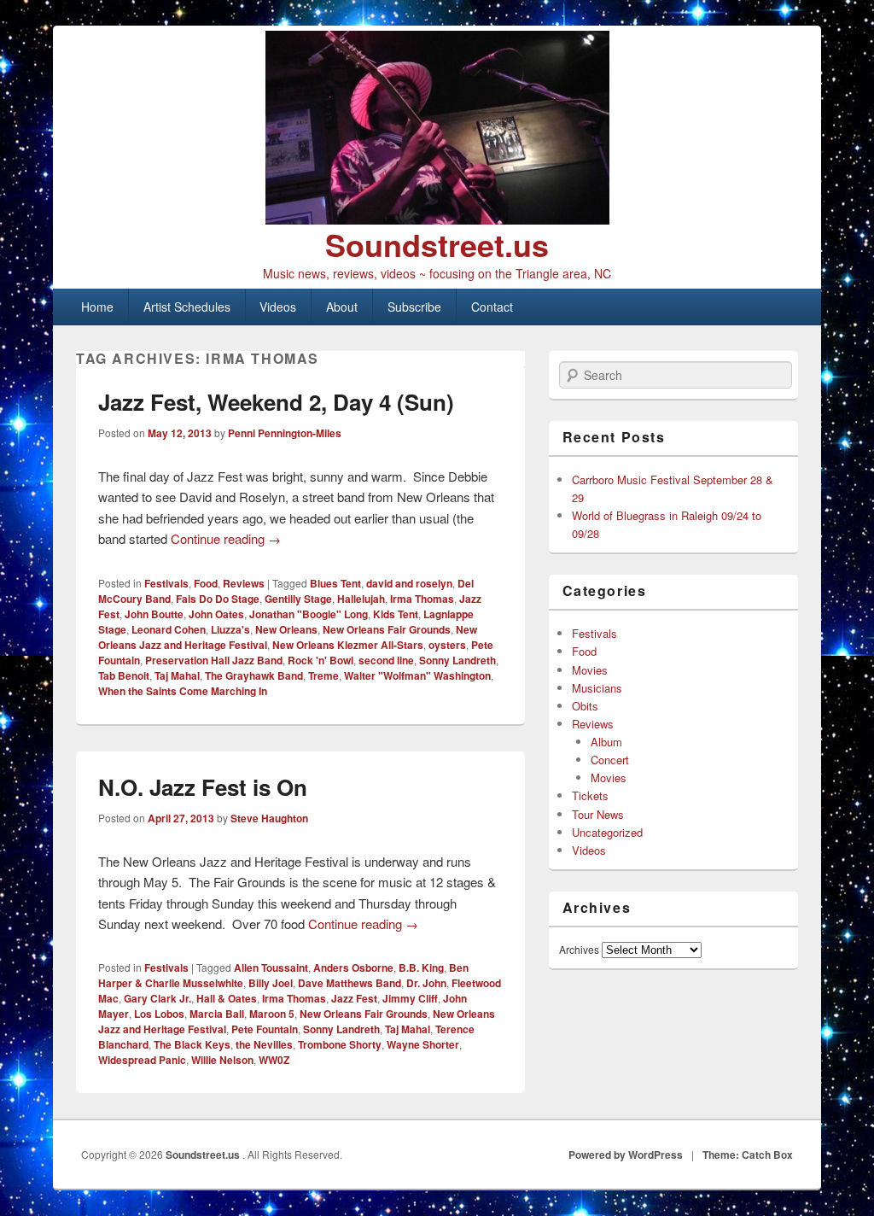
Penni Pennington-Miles (284, 433)
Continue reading (226, 538)
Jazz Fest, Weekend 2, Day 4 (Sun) (276, 402)
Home (97, 306)
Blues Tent (335, 583)
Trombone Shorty (340, 1044)
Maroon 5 (271, 1013)
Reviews (244, 583)
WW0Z (274, 1059)
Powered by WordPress (625, 1154)
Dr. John (426, 983)
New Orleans (286, 629)
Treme (323, 675)
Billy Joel (270, 983)
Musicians (597, 688)
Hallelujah (361, 598)
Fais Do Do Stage (217, 598)
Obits (585, 706)
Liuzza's (230, 629)
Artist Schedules (186, 306)
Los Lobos (159, 1013)
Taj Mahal (177, 675)
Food (206, 583)
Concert (610, 759)
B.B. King (421, 967)
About (342, 306)
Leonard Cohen (168, 629)
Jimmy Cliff (410, 998)
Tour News (598, 814)
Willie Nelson (222, 1059)
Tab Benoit (123, 675)
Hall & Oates (226, 998)
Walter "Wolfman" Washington (417, 675)
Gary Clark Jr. (157, 998)
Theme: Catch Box (747, 1154)
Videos (277, 306)
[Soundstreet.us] (437, 128)
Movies (590, 670)
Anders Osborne (353, 967)
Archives (579, 949)
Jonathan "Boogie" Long (308, 614)
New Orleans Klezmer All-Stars (347, 644)
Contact (492, 306)
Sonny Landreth (457, 660)
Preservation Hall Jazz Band (214, 660)
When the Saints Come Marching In (182, 691)
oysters (447, 644)
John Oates (216, 614)
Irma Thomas (422, 598)
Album (606, 742)
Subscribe (414, 306)
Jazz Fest (354, 998)
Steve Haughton (269, 818)
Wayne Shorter (423, 1044)
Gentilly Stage (298, 598)
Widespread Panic (142, 1059)
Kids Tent (395, 614)
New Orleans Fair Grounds (387, 629)
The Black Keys (192, 1044)
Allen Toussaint (271, 967)
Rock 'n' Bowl (320, 660)
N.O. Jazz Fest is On (202, 787)
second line (386, 660)
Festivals (166, 583)
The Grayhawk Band (254, 675)
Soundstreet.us (437, 244)
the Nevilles (264, 1044)
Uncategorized (607, 832)
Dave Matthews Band (349, 983)
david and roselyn (409, 583)
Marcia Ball (216, 1013)
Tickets (590, 795)
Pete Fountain (264, 1029)
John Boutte (154, 614)
